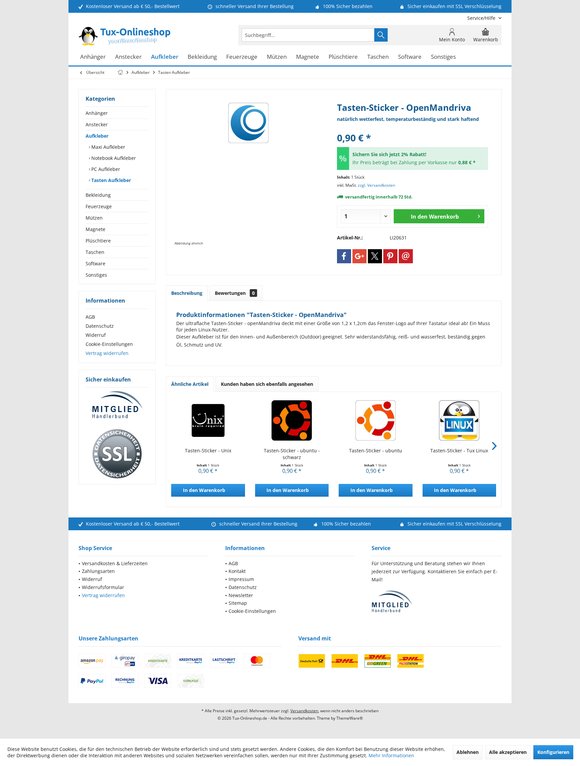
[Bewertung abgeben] (412, 128)
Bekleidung (98, 195)
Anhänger (97, 113)
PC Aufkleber (105, 169)
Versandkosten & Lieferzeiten (115, 563)
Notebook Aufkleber (113, 158)
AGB (90, 317)
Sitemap (238, 603)
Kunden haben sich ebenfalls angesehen (267, 384)
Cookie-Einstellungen (109, 344)
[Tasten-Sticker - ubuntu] (376, 420)
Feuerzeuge (99, 206)
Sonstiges (96, 275)
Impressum (241, 579)
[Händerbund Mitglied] (117, 405)
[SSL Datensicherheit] (117, 454)
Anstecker (97, 124)
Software (95, 263)
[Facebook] (344, 256)
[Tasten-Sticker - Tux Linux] (459, 420)
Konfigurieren (553, 752)
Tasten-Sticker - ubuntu (375, 450)
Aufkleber (97, 136)
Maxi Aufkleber (107, 147)
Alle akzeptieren (508, 752)
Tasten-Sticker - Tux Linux (459, 450)
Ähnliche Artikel (189, 384)
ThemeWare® (349, 718)
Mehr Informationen (391, 755)
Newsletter (241, 595)
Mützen (94, 218)
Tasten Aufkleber (110, 180)
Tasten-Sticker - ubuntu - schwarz (292, 453)
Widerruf (96, 335)
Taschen (95, 252)
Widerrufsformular (103, 587)
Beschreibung (186, 293)
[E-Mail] (406, 256)
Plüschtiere (98, 240)
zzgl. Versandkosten (376, 185)
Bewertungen (235, 293)
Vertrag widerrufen (107, 353)
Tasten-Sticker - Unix (208, 450)
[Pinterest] (390, 256)
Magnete (95, 229)
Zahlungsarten (98, 571)
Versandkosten (304, 711)
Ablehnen (467, 752)
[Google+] (359, 256)
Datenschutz (100, 326)
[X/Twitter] (375, 256)
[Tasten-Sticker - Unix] (208, 420)
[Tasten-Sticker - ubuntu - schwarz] (292, 420)
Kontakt (237, 571)
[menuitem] (481, 18)
